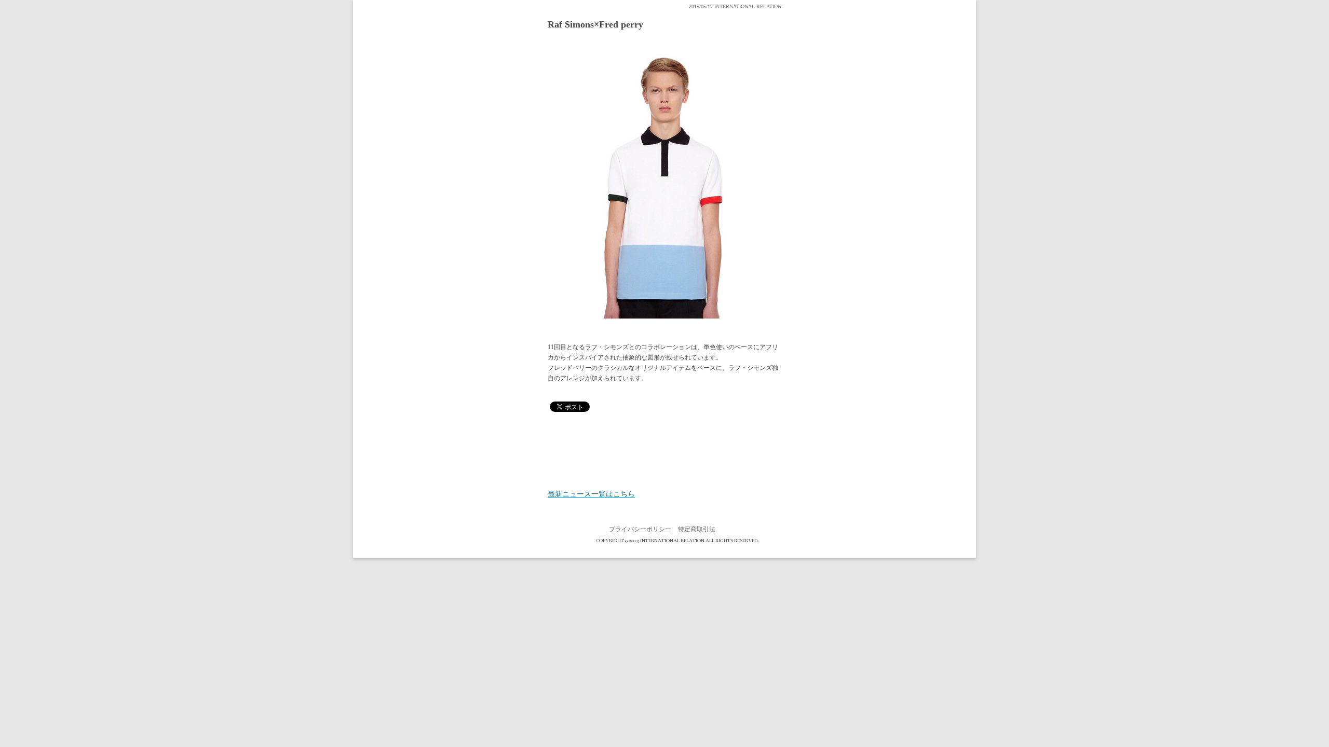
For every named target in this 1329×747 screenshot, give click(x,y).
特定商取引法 (696, 529)
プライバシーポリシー (640, 529)
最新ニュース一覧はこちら (591, 494)
